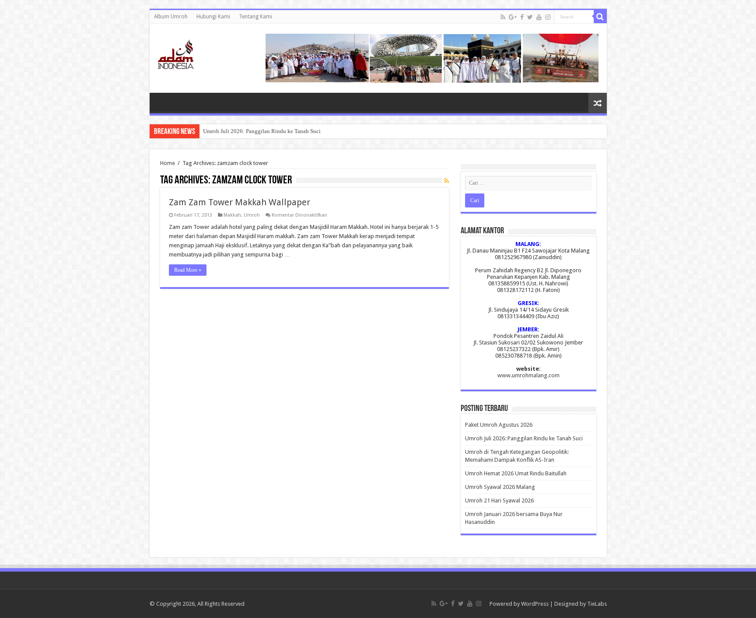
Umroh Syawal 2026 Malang (500, 487)
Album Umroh (171, 17)
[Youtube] (539, 17)
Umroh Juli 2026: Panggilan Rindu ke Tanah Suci (262, 131)
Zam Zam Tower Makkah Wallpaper (239, 202)
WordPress (535, 603)
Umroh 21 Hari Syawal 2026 (499, 500)
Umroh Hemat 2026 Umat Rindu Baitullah (516, 473)
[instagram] (547, 17)
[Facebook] (522, 17)
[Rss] (503, 17)
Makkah (232, 215)
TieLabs (597, 603)
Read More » (187, 270)
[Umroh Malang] (186, 52)
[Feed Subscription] (446, 180)
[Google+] (513, 17)
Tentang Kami (255, 17)
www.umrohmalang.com (528, 375)
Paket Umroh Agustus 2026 (498, 424)
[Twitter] (530, 17)
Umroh (252, 215)
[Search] (600, 16)
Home (167, 163)
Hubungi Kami (213, 17)
